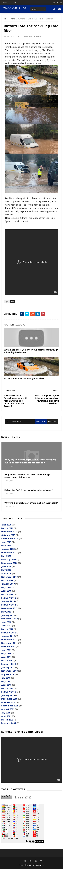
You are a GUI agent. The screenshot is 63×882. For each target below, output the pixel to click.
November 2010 (9, 670)
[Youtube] (61, 2)
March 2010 (7, 688)
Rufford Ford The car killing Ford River (24, 378)
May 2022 (6, 556)
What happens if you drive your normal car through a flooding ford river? (31, 351)
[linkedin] (30, 860)
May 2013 (6, 611)
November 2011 (9, 643)
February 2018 (8, 597)
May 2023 (6, 545)
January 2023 (8, 549)
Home (6, 19)
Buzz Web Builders (36, 865)
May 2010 (6, 681)
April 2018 (6, 590)
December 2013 (9, 608)
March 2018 (7, 594)
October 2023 (8, 535)
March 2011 (7, 660)
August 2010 (7, 674)
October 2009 (8, 702)
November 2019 (9, 577)
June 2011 (6, 650)
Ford (13, 19)
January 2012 (8, 636)
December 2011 (9, 639)
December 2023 (9, 531)
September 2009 (9, 705)
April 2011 (6, 657)
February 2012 (8, 632)
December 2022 (9, 552)
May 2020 (6, 569)
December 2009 (9, 698)
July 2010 (5, 677)
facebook (40, 421)
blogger (52, 421)
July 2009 (5, 712)
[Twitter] (57, 2)
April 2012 (6, 625)
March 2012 (7, 629)
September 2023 (9, 538)
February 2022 (8, 559)
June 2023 (6, 542)
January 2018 (8, 601)
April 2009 (6, 716)
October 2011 (8, 646)
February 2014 (8, 604)
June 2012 (6, 622)
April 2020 (6, 573)
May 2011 (6, 653)
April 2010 (6, 684)
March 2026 (7, 528)
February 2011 (8, 664)
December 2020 (9, 563)
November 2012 (9, 618)
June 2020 (6, 566)
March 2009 (7, 719)
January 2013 (8, 615)
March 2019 (7, 580)
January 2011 (8, 667)
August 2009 (7, 709)
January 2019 (8, 583)
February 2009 (8, 723)
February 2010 (8, 691)
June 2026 (6, 524)
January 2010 (8, 695)
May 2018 (6, 587)
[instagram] (54, 2)
